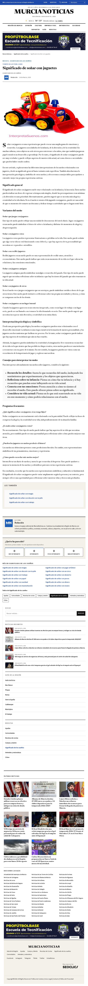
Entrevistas (64, 26)
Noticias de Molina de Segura (13, 883)
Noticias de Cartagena (11, 877)
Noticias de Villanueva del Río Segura (71, 898)
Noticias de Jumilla (10, 913)
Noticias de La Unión (38, 883)
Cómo (6, 600)
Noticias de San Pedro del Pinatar (14, 916)
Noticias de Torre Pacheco (12, 901)
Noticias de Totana (10, 907)
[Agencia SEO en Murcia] (70, 966)
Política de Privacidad (67, 979)
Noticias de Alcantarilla (11, 886)
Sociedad (76, 26)
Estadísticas (51, 958)
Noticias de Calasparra (39, 913)
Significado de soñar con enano (58, 586)
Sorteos (53, 2)
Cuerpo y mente (43, 596)
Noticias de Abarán (38, 904)
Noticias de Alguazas (66, 877)
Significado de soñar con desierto (58, 575)
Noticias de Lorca (9, 880)
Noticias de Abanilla (65, 886)
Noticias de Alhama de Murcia (41, 877)
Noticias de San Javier (11, 904)
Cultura (38, 26)
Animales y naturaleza (77, 596)
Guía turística (10, 680)
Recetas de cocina (28, 596)
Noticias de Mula (37, 886)
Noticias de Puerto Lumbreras (41, 901)
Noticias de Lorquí (65, 883)
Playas (7, 690)
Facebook (10, 958)
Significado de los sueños (59, 596)
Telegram (27, 958)
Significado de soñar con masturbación (18, 586)
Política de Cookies (37, 979)
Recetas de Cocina (46, 951)
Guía (45, 2)
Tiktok (35, 958)
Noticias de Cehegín (38, 889)
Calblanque (9, 704)
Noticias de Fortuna (65, 874)
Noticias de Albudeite (66, 907)
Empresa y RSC (50, 26)
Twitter (42, 958)
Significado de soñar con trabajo (21, 502)
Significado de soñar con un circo (58, 571)
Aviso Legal (48, 979)
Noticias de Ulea (64, 913)
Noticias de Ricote (65, 904)
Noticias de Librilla (65, 892)
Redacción (14, 77)
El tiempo (8, 714)
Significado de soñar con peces (57, 578)
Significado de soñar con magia (21, 494)
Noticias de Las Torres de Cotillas (42, 874)
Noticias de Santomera (39, 895)
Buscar (64, 2)
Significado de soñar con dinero (58, 582)
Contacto (56, 979)
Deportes (36, 30)
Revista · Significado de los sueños (17, 61)
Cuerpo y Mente (32, 951)
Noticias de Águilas (10, 898)
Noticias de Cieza (9, 892)
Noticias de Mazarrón (10, 889)
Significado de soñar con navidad (15, 582)
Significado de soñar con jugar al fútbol (60, 568)
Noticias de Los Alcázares (40, 892)
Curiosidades (15, 596)
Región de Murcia (15, 26)
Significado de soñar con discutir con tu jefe (26, 498)
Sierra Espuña (10, 700)
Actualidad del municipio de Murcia (15, 874)
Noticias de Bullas (37, 907)
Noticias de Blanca (65, 889)
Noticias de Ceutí (37, 916)
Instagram (19, 958)
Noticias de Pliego (65, 895)
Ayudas (6, 596)
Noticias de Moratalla (66, 880)
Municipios (9, 709)
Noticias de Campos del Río (68, 901)
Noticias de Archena (38, 880)
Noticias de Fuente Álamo (40, 898)
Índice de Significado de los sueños (15, 590)
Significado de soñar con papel (14, 578)
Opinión (28, 26)
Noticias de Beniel (37, 910)
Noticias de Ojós (64, 916)
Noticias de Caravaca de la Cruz (14, 910)
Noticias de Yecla (9, 895)
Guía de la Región (12, 951)
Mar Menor (9, 685)
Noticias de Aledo (65, 910)
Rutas (7, 695)
